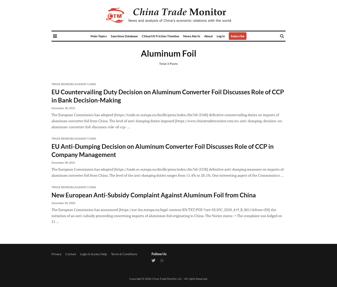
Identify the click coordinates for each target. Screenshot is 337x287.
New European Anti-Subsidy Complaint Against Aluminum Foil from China (153, 195)
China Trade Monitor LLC (167, 278)
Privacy (56, 254)
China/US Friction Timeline (160, 36)
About (208, 36)
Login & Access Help (93, 254)
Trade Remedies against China (73, 84)
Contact (70, 254)
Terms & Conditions (124, 254)
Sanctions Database (124, 36)
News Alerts (191, 36)
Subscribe (238, 36)
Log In (221, 36)
